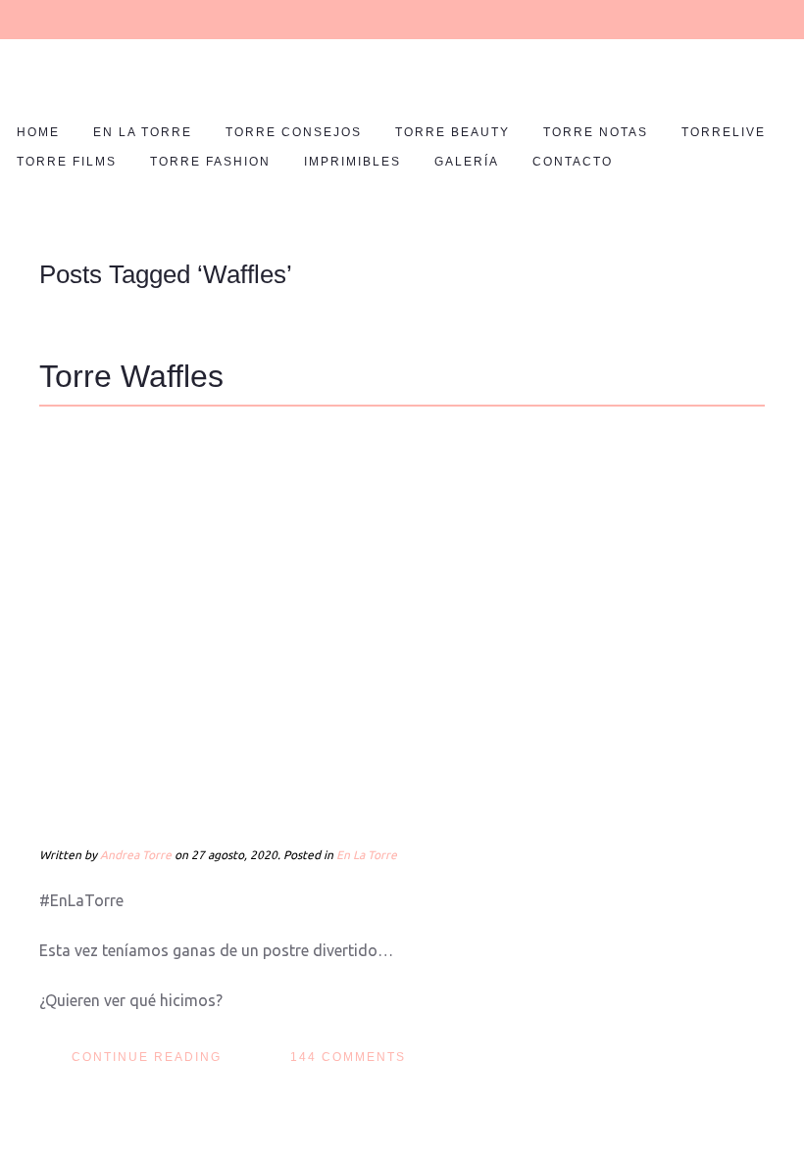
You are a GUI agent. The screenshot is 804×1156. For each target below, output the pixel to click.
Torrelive (723, 132)
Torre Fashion (210, 162)
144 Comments (348, 1057)
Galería (466, 162)
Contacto (572, 162)
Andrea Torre (136, 854)
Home (38, 132)
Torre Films (67, 162)
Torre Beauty (452, 132)
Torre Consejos (294, 132)
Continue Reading (147, 1057)
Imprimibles (352, 162)
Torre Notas (595, 132)
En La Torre (142, 132)
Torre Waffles (131, 376)
